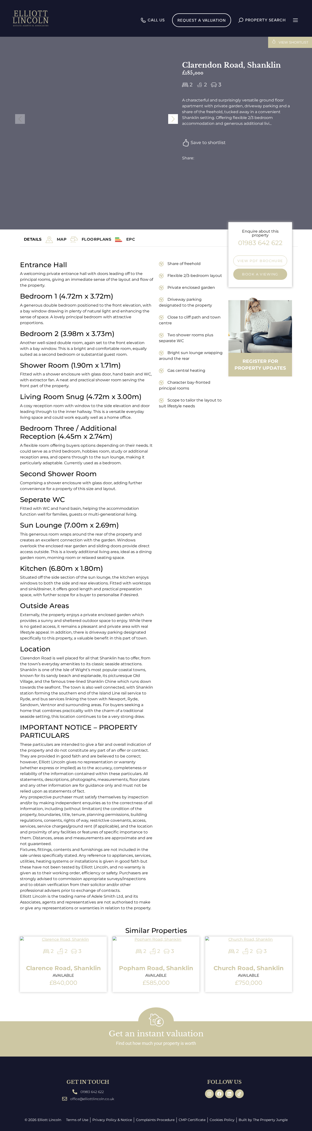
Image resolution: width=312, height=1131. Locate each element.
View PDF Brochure (260, 261)
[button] (173, 119)
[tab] (61, 239)
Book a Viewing (260, 274)
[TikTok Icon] (239, 1093)
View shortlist (293, 42)
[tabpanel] (121, 594)
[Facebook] (219, 1093)
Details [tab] (33, 239)
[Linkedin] (229, 1093)
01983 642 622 (260, 242)
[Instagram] (209, 1093)
